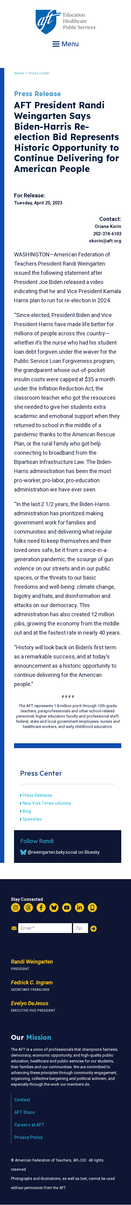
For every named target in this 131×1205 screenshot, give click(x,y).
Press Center (39, 73)
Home (19, 73)
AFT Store (24, 1112)
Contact (22, 1099)
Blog (27, 811)
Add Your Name (93, 929)
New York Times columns (47, 803)
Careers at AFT (29, 1124)
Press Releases (37, 795)
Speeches (32, 819)
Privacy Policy (28, 1137)
